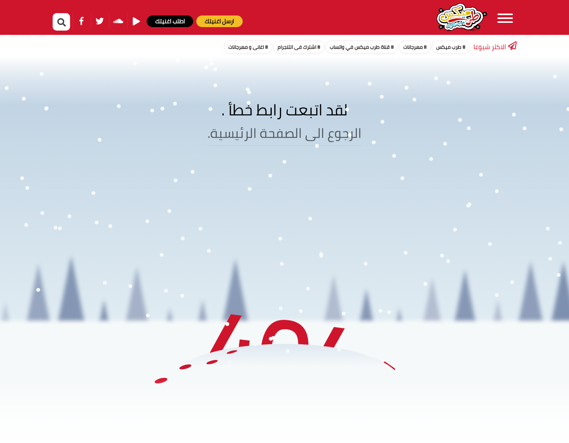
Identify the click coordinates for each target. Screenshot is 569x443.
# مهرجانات (415, 47)
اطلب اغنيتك (170, 21)
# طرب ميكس (450, 47)
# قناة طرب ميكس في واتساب (362, 47)
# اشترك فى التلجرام (299, 47)
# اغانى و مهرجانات (248, 47)
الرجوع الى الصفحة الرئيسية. (284, 133)
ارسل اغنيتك (219, 21)
